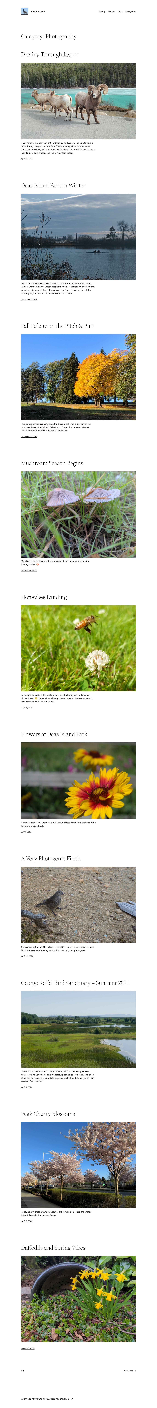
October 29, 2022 (29, 570)
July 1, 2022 (26, 832)
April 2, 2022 (26, 1221)
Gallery (102, 11)
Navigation (130, 11)
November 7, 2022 (29, 436)
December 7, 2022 (29, 299)
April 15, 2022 (27, 956)
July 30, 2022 (27, 707)
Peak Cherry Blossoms (48, 1113)
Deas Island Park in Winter (53, 185)
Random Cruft (38, 11)
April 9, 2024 (26, 159)
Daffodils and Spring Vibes (53, 1247)
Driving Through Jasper (49, 54)
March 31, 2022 (27, 1348)
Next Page (130, 1371)
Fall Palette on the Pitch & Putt (57, 325)
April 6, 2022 (26, 1087)
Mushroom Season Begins (52, 463)
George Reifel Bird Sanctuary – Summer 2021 (75, 982)
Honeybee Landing (44, 596)
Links (120, 11)
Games (111, 11)
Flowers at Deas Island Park (54, 734)
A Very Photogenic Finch (51, 858)
